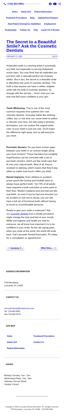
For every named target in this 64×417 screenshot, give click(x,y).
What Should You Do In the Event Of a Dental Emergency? (49, 248)
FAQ (36, 30)
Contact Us (25, 30)
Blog (32, 18)
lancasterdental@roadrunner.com (19, 308)
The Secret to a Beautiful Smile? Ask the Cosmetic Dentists (31, 46)
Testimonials (11, 30)
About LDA (26, 12)
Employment (50, 24)
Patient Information (43, 12)
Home (15, 12)
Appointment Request (48, 18)
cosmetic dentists (19, 213)
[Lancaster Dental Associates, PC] (32, 3)
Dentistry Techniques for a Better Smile (17, 248)
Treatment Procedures (16, 18)
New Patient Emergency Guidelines (24, 24)
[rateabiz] (59, 4)
